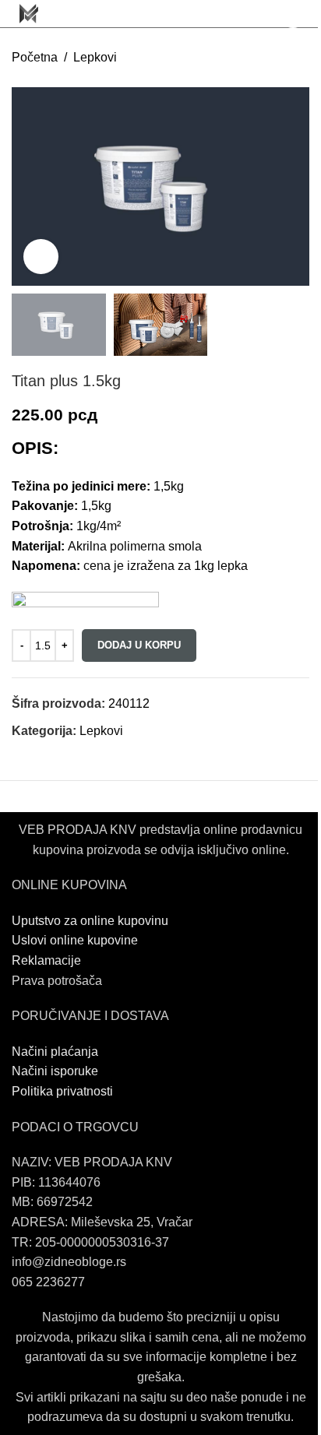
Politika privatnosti (62, 1091)
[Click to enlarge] (40, 256)
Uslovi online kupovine (75, 940)
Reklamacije (46, 960)
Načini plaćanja (55, 1051)
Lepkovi (95, 57)
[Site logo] (28, 12)
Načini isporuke (55, 1071)
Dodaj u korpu (139, 645)
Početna (35, 57)
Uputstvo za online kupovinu (91, 920)
